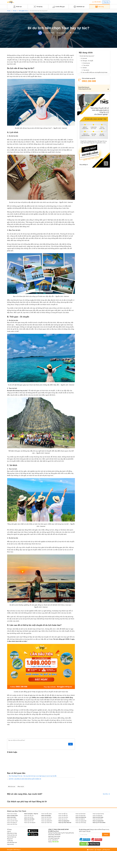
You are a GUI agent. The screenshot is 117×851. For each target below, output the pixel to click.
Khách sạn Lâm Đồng (29, 818)
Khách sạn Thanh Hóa (46, 822)
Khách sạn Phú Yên (29, 820)
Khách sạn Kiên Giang (98, 817)
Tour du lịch (21, 786)
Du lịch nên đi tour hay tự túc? (87, 56)
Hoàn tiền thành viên (12, 842)
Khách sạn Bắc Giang (46, 813)
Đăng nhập (106, 2)
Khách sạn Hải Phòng (46, 817)
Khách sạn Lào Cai (62, 818)
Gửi (70, 744)
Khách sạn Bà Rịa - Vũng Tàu (31, 813)
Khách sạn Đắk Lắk (63, 815)
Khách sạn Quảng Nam (63, 820)
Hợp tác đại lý (10, 844)
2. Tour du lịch (85, 65)
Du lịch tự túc (12, 786)
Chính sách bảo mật (12, 835)
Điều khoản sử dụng (12, 833)
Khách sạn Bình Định (80, 813)
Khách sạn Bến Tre (62, 813)
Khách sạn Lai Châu (12, 818)
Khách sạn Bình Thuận (12, 815)
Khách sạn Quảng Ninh (98, 820)
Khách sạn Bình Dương (98, 813)
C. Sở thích (84, 67)
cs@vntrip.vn (55, 840)
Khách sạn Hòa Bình (63, 817)
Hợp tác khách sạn (11, 837)
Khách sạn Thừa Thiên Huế (64, 822)
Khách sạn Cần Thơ (29, 815)
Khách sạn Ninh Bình (98, 818)
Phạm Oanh (46, 32)
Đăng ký (106, 834)
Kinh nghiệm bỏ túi (23, 10)
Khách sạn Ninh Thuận (12, 820)
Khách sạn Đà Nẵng (46, 815)
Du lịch (14, 10)
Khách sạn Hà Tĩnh (28, 817)
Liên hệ (9, 831)
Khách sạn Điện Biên (80, 815)
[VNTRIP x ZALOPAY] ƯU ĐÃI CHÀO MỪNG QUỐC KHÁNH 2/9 (25, 779)
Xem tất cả (105, 794)
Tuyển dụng (10, 840)
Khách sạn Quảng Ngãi (81, 820)
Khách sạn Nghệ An (80, 818)
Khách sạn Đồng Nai (97, 815)
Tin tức (9, 10)
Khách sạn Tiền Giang (81, 822)
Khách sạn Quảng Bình (46, 820)
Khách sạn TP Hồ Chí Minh (99, 822)
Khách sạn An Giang (12, 813)
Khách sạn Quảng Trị (12, 822)
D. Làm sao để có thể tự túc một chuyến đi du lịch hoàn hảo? (93, 73)
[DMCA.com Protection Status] (89, 843)
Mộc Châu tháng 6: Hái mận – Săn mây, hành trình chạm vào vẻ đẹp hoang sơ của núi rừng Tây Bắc (33, 776)
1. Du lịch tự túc (86, 63)
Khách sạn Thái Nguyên (29, 822)
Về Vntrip (9, 829)
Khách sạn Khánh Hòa (81, 817)
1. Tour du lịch (85, 70)
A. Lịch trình (84, 58)
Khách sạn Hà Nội (11, 817)
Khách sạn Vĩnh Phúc (12, 824)
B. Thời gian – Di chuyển (87, 60)
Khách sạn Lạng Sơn (46, 818)
